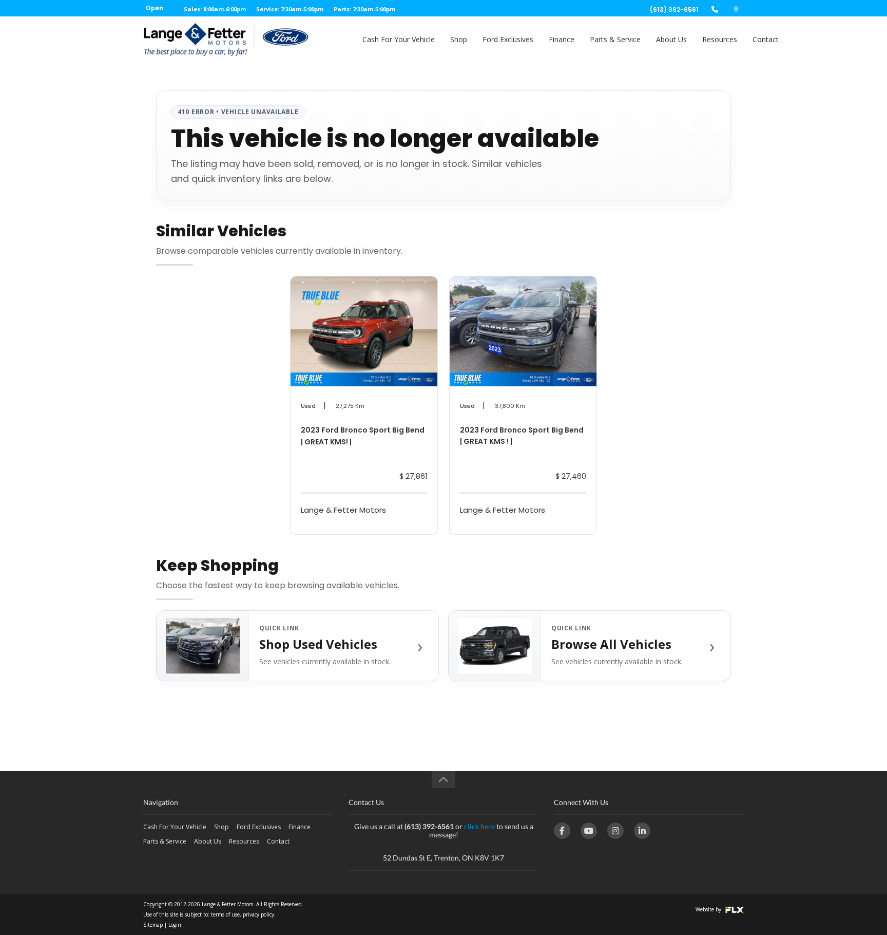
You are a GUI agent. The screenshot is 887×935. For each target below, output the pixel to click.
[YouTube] (589, 830)
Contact (766, 39)
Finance (561, 39)
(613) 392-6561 (674, 9)
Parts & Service (615, 39)
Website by (709, 909)
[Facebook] (562, 830)
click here (479, 826)
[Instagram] (615, 830)
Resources (719, 39)
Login (174, 924)
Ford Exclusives (508, 39)
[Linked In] (642, 830)
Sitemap (153, 924)
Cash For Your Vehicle (398, 39)
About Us (671, 39)
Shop (458, 39)
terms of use (225, 914)
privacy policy (258, 914)
